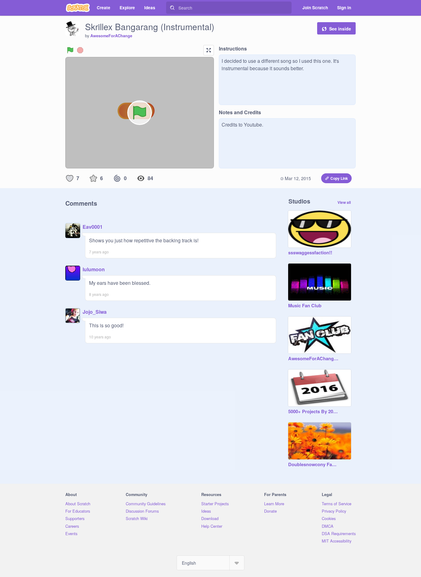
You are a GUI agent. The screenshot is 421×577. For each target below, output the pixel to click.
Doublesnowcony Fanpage (313, 464)
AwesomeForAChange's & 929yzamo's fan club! (313, 358)
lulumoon (94, 269)
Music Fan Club (304, 306)
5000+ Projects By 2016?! (313, 411)
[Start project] (70, 50)
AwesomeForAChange (111, 35)
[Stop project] (80, 50)
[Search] (172, 8)
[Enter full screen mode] (208, 50)
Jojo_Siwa (95, 311)
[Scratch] (77, 7)
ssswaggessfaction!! (310, 253)
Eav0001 (93, 226)
